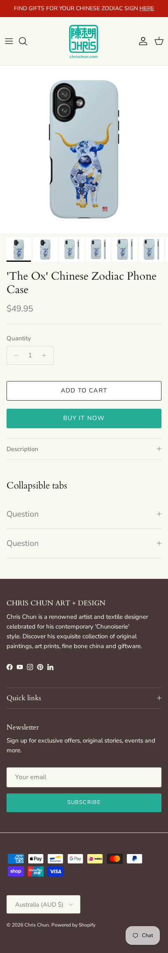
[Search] (27, 41)
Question (23, 513)
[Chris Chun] (84, 41)
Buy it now (84, 418)
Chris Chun (36, 925)
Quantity (19, 338)
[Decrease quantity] (14, 355)
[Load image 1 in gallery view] (84, 149)
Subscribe (83, 802)
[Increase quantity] (46, 355)
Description (22, 449)
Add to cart (84, 390)
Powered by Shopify (73, 925)
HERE (146, 8)
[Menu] (9, 41)
